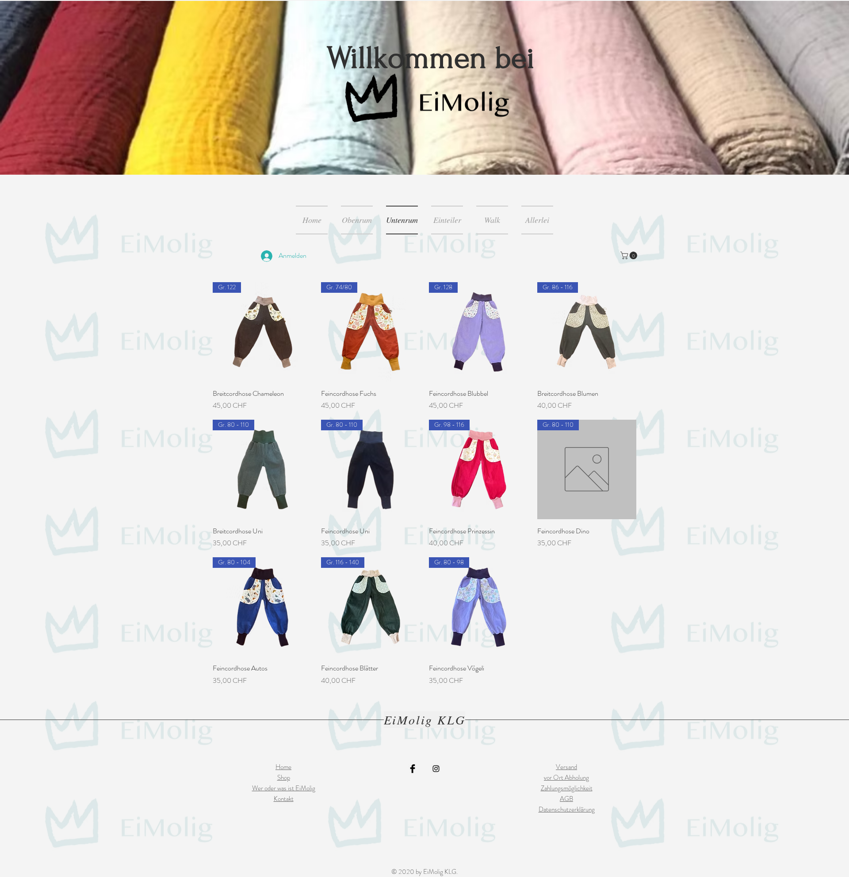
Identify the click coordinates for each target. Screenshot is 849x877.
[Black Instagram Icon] (436, 768)
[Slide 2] (429, 157)
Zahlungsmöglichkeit (567, 788)
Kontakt (284, 799)
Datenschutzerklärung (567, 809)
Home (283, 767)
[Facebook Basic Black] (412, 768)
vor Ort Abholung (566, 777)
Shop (283, 777)
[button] (629, 255)
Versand (566, 767)
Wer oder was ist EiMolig (283, 788)
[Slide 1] (420, 157)
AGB (566, 799)
